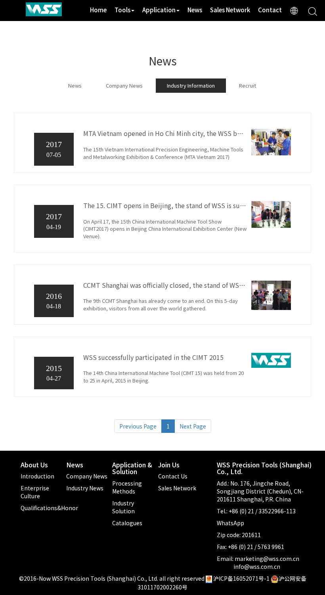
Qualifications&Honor (49, 508)
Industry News (84, 488)
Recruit (247, 85)
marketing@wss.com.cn (267, 558)
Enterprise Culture (35, 492)
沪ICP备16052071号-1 (241, 578)
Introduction (37, 476)
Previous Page (138, 426)
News (194, 10)
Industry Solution (123, 507)
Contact (270, 10)
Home (98, 10)
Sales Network (230, 10)
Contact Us (172, 476)
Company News (124, 85)
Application (159, 10)
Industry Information (191, 85)
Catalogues (127, 523)
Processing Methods (127, 487)
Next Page (193, 426)
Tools (122, 10)
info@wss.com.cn (256, 566)
